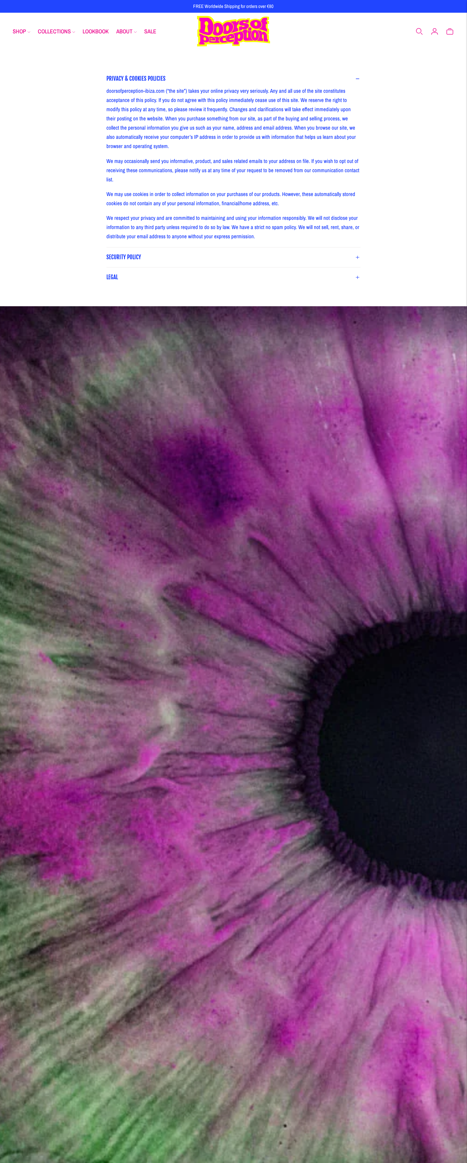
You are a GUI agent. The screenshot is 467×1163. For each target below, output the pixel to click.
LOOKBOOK (96, 31)
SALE (150, 31)
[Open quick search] (419, 31)
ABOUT (124, 31)
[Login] (434, 31)
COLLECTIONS (54, 31)
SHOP (19, 31)
